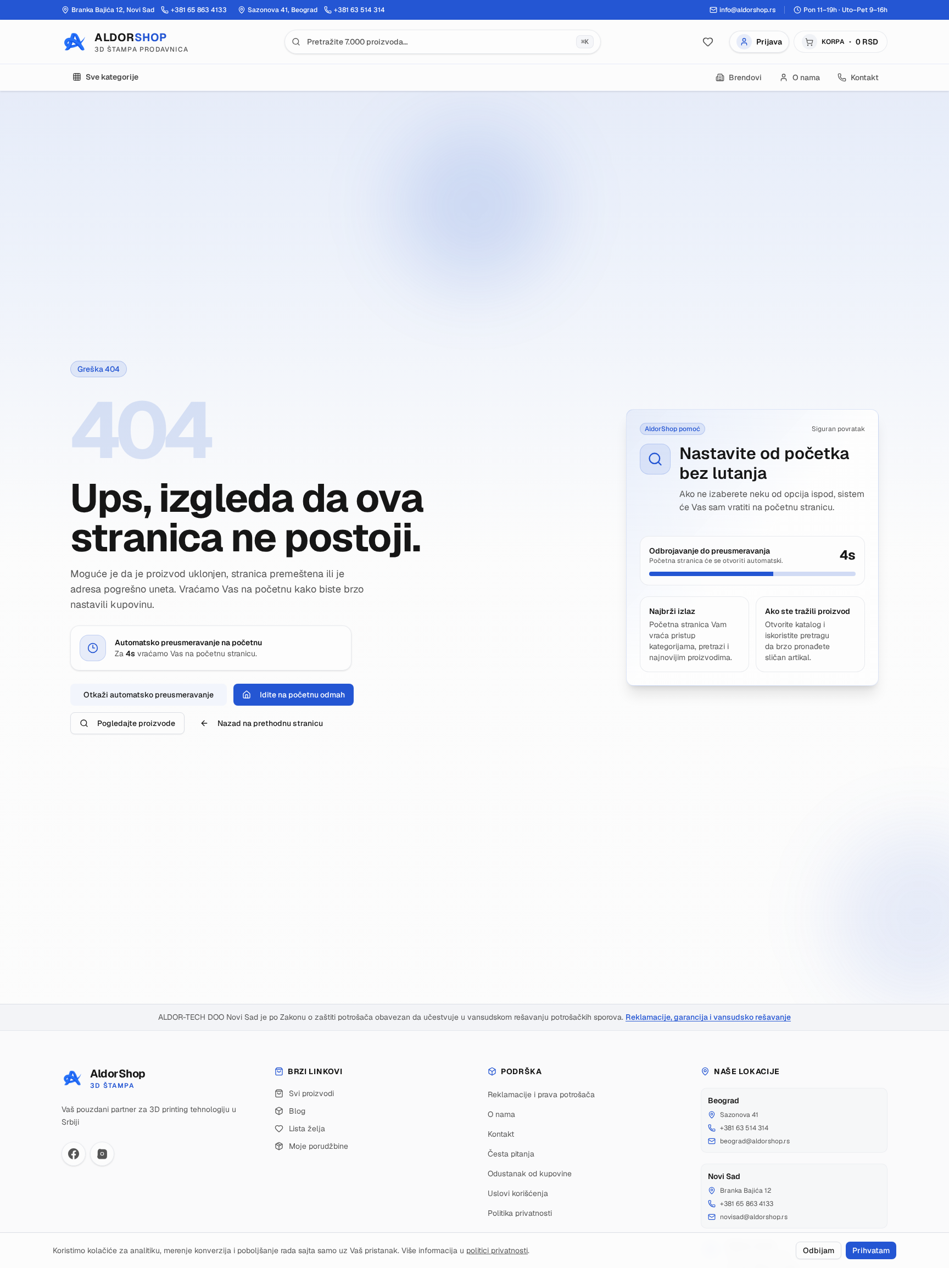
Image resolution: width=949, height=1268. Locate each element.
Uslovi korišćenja (518, 1193)
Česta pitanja (511, 1154)
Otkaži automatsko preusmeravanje (148, 695)
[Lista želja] (708, 42)
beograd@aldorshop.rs (755, 1141)
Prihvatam (871, 1250)
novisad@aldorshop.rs (754, 1217)
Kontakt (501, 1134)
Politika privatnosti (520, 1213)
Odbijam (818, 1250)
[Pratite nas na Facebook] (74, 1154)
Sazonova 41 (739, 1114)
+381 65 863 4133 (746, 1203)
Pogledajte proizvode (136, 723)
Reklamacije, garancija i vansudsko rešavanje (708, 1017)
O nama (501, 1114)
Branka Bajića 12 (745, 1190)
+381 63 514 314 (744, 1128)
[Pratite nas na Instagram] (102, 1154)
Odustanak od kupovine (530, 1173)
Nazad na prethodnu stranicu (270, 723)
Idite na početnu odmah (302, 695)
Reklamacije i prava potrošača (541, 1094)
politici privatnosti (497, 1250)
